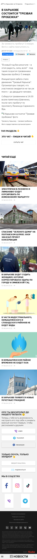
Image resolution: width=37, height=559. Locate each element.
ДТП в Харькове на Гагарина (11, 4)
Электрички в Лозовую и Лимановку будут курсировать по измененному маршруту (16, 193)
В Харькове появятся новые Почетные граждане (18, 398)
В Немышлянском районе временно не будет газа (16, 361)
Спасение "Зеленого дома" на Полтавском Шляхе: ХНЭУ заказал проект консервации (18, 235)
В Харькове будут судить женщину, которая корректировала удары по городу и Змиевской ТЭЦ (17, 278)
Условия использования (18, 514)
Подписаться (20, 470)
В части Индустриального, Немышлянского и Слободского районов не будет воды (17, 321)
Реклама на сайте (19, 519)
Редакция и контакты (18, 516)
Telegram (20, 438)
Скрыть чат (18, 142)
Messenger (20, 445)
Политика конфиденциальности (18, 522)
